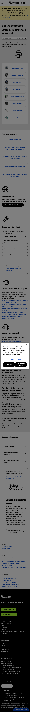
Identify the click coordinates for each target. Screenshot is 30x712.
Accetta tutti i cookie (21, 364)
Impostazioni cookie (15, 359)
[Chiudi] (26, 344)
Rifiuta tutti (9, 364)
